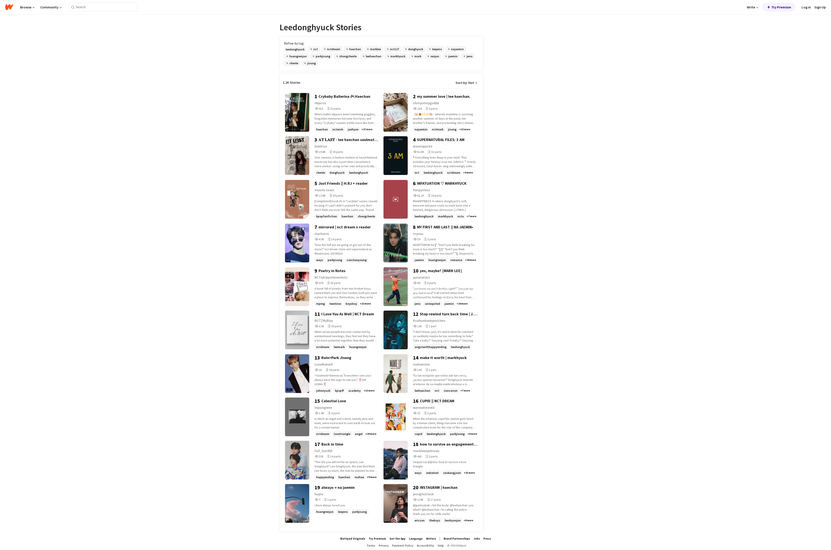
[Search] (73, 7)
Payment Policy (402, 545)
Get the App (398, 538)
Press (487, 538)
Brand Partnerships (457, 538)
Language (416, 538)
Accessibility (425, 545)
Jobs (476, 538)
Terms (371, 545)
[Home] (9, 7)
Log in (806, 7)
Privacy (384, 545)
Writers (431, 538)
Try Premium (781, 7)
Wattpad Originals (352, 538)
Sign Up (820, 7)
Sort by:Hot (465, 82)
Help (441, 545)
